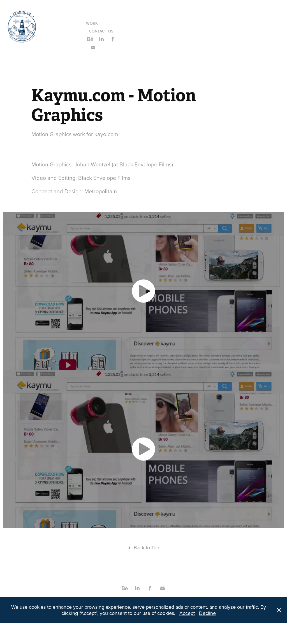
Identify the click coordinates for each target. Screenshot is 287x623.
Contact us (101, 31)
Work (92, 23)
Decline (207, 613)
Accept (187, 613)
